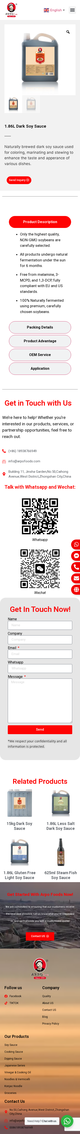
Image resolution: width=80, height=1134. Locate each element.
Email (12, 648)
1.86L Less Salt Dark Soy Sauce (60, 826)
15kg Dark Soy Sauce (19, 826)
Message (16, 677)
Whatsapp (15, 662)
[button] (72, 10)
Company (15, 633)
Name (12, 619)
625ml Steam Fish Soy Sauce (60, 875)
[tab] (40, 222)
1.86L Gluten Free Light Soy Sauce (20, 875)
